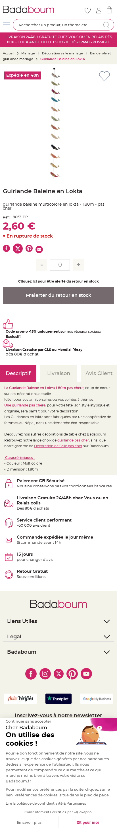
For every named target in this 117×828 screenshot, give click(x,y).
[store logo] (30, 9)
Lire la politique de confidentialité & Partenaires (46, 803)
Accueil (8, 53)
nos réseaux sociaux (84, 331)
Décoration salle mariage (62, 53)
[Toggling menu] (6, 24)
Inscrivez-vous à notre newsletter (58, 715)
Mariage (28, 53)
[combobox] (63, 24)
